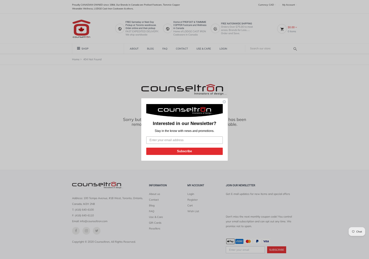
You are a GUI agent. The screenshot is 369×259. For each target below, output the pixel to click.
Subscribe (184, 151)
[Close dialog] (224, 102)
